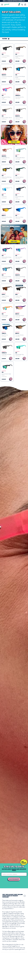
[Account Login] (19, 4)
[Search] (22, 4)
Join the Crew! (14, 879)
